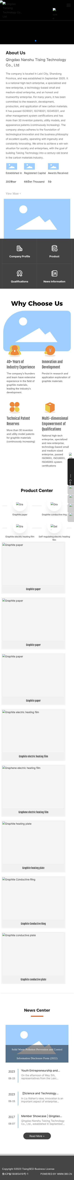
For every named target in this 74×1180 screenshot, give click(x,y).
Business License (44, 1168)
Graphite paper (19, 514)
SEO (31, 1168)
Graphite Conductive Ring (33, 923)
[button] (35, 40)
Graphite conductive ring (54, 514)
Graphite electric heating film (19, 536)
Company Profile (19, 256)
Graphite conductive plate (33, 979)
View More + (13, 193)
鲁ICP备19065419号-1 (15, 1173)
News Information (54, 281)
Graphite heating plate (33, 867)
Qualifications (19, 281)
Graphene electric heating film (33, 812)
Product (54, 256)
